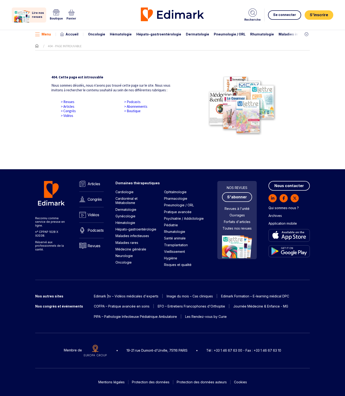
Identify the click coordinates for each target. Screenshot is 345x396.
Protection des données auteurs (202, 382)
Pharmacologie (175, 198)
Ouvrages (237, 215)
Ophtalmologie (175, 192)
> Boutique (132, 111)
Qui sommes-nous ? (283, 208)
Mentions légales (111, 382)
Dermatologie (197, 34)
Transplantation (176, 245)
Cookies (240, 382)
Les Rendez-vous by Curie (206, 317)
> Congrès (68, 111)
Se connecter (284, 15)
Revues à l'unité (237, 209)
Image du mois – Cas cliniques (190, 296)
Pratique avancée (178, 212)
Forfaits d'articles (237, 222)
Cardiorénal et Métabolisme (126, 200)
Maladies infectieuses (297, 34)
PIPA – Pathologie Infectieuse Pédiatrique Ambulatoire (135, 317)
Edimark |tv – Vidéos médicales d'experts (126, 296)
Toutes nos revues (237, 228)
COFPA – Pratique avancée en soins (122, 306)
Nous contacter (289, 185)
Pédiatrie (171, 225)
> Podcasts (132, 102)
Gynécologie (125, 216)
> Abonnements (135, 106)
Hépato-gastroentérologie (158, 34)
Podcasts (96, 230)
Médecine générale (130, 249)
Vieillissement (174, 252)
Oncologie (96, 34)
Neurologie (124, 256)
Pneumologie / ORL (229, 34)
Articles (94, 183)
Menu (46, 34)
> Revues (67, 102)
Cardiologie (124, 192)
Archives (275, 216)
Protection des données (150, 382)
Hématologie (121, 34)
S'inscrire (319, 14)
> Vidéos (67, 115)
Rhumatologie (262, 34)
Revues (94, 245)
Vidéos (93, 214)
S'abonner (237, 197)
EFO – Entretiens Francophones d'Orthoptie (191, 306)
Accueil (71, 34)
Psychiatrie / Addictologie (184, 218)
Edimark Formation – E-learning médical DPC (255, 296)
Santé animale (175, 238)
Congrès (95, 199)
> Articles (67, 106)
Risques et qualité (178, 265)
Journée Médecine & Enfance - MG (260, 306)
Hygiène (170, 258)
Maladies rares (126, 243)
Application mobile (282, 223)
